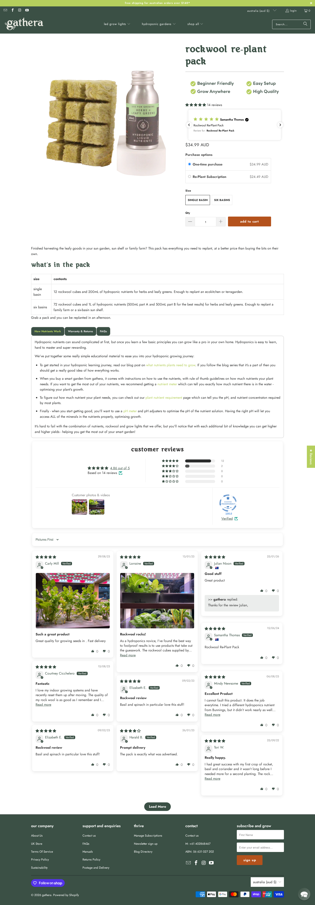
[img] (46, 557)
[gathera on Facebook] (12, 11)
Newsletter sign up (146, 844)
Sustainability (39, 867)
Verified (227, 518)
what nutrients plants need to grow (170, 365)
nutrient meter (167, 384)
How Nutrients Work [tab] (47, 331)
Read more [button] (128, 655)
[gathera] (24, 24)
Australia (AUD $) (259, 11)
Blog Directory (143, 851)
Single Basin (198, 200)
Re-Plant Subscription (210, 176)
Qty (187, 213)
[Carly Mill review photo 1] (73, 600)
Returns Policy (91, 859)
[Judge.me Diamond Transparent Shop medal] (228, 503)
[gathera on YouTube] (26, 11)
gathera (46, 895)
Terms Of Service (42, 851)
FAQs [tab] (103, 331)
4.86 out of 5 (120, 468)
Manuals (87, 851)
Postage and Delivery (95, 867)
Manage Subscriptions (148, 835)
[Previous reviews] (189, 125)
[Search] (305, 24)
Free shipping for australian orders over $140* (157, 3)
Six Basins (222, 200)
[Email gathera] (5, 11)
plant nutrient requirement (164, 397)
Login (293, 11)
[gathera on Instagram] (19, 11)
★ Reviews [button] (311, 456)
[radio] (189, 164)
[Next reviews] (280, 125)
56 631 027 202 (203, 851)
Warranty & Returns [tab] (80, 331)
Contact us (89, 835)
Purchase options (198, 154)
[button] (117, 24)
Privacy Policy (40, 859)
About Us (37, 835)
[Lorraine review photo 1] (157, 600)
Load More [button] (157, 806)
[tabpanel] (157, 387)
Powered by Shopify (66, 895)
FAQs (85, 844)
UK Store (36, 844)
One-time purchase (207, 164)
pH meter (130, 411)
